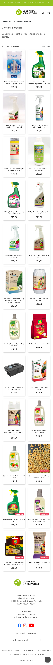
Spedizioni (15, 654)
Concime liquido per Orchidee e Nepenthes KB (39, 520)
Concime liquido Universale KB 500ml (14, 477)
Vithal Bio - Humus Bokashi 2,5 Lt (39, 564)
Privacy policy (28, 650)
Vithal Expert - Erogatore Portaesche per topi (14, 388)
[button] (5, 13)
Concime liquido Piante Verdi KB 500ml (14, 345)
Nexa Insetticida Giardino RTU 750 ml (14, 520)
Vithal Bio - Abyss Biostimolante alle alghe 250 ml (14, 432)
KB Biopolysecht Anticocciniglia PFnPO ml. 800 (39, 83)
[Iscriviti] (40, 640)
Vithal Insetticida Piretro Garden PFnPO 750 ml (14, 126)
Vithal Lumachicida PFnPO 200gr (39, 388)
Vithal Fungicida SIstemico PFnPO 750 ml (14, 256)
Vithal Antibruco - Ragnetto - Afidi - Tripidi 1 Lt (39, 126)
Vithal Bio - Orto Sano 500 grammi (39, 300)
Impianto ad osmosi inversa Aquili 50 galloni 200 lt (14, 83)
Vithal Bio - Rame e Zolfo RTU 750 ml (38, 213)
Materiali (7, 21)
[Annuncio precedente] (4, 2)
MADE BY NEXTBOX (26, 660)
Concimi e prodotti (22, 21)
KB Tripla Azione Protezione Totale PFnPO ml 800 (14, 213)
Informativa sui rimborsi (11, 650)
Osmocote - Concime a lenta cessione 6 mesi (39, 477)
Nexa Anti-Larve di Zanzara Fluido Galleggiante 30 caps (14, 564)
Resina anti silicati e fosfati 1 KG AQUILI (39, 169)
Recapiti (24, 654)
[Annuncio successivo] (48, 2)
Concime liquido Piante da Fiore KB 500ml (39, 432)
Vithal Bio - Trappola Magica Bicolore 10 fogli (14, 169)
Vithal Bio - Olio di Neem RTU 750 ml (39, 256)
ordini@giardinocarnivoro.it (26, 617)
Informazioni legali (37, 654)
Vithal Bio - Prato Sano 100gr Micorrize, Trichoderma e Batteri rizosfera (14, 300)
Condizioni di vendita (43, 650)
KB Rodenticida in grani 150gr (38, 344)
